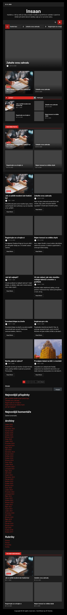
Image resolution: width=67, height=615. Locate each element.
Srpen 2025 (9, 427)
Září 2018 (8, 528)
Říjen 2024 (8, 448)
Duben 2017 (9, 532)
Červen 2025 (9, 431)
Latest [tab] (11, 98)
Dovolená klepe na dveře (19, 309)
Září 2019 (8, 521)
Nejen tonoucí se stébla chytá (39, 116)
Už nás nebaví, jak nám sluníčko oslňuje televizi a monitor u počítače (48, 265)
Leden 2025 (9, 441)
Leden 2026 (9, 424)
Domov (8, 87)
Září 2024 (8, 450)
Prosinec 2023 (9, 467)
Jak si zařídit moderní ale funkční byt (10, 106)
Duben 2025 (9, 435)
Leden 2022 (9, 504)
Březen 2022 (9, 502)
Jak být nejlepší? (19, 265)
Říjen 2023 (8, 471)
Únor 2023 (8, 488)
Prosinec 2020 (9, 513)
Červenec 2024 (10, 452)
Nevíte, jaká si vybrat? (19, 349)
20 (38, 382)
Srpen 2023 (9, 475)
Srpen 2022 (9, 498)
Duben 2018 (9, 530)
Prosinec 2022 (9, 492)
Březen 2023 (9, 486)
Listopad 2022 (9, 494)
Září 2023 (8, 473)
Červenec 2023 (10, 477)
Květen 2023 (9, 481)
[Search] (55, 22)
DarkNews (39, 611)
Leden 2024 (9, 464)
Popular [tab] (40, 98)
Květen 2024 (9, 456)
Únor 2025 (8, 439)
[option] (33, 49)
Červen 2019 (9, 523)
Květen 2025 (9, 433)
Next (42, 382)
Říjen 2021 (8, 507)
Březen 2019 (9, 526)
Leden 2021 (9, 511)
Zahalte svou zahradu (26, 26)
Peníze (7, 543)
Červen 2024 (9, 454)
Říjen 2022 (8, 496)
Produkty (8, 545)
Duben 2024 (9, 458)
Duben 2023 (9, 483)
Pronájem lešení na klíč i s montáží (48, 349)
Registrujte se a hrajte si (50, 26)
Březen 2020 (9, 517)
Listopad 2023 (9, 469)
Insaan (33, 11)
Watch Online (60, 22)
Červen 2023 (9, 479)
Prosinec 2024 (9, 443)
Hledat (7, 386)
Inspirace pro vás (48, 309)
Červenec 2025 (10, 429)
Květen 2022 (9, 500)
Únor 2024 (8, 462)
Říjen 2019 (8, 519)
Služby (37, 356)
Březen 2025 (9, 437)
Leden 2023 (9, 490)
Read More (10, 212)
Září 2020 (8, 515)
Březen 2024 (9, 460)
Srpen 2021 (9, 509)
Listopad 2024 (9, 445)
